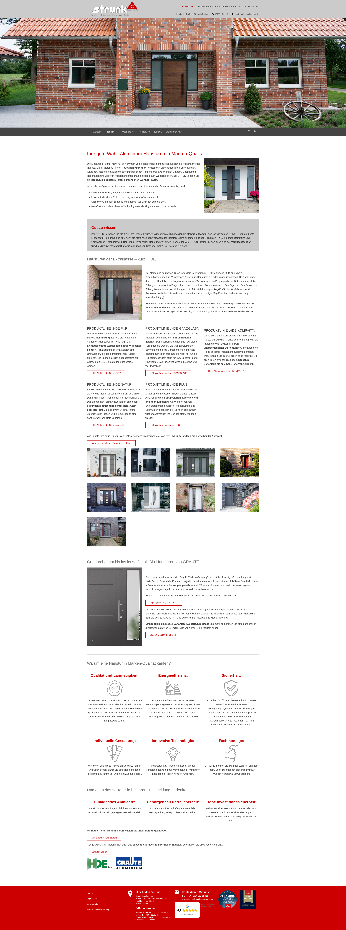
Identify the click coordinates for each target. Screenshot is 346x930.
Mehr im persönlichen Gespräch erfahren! (111, 443)
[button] (106, 462)
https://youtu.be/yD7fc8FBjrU (163, 603)
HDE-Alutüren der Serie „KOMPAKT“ (226, 371)
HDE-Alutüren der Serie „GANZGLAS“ (168, 373)
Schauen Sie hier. (100, 852)
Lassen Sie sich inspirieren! (163, 635)
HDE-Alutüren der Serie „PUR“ (106, 373)
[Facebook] (249, 131)
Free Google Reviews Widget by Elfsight (207, 905)
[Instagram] (255, 131)
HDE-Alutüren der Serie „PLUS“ (165, 425)
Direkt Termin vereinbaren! (104, 838)
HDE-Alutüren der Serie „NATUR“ (108, 425)
